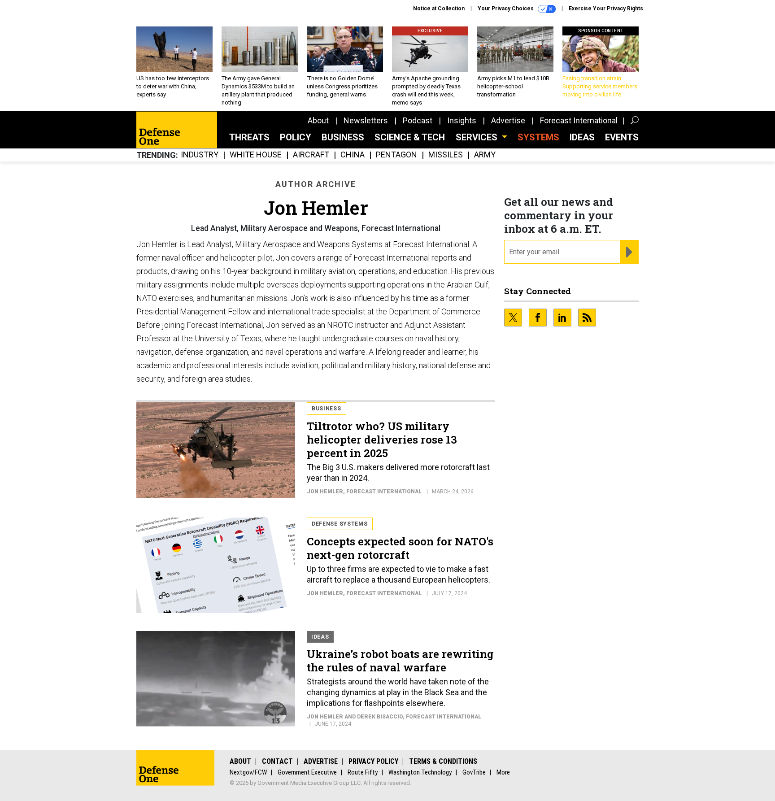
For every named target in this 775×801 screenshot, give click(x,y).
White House (256, 155)
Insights (461, 120)
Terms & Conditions (443, 761)
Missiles (445, 155)
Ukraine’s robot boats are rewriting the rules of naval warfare (400, 661)
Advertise (508, 120)
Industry (199, 155)
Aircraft (311, 155)
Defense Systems (340, 524)
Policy (295, 137)
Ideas (582, 137)
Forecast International (579, 120)
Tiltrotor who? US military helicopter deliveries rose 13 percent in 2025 (382, 439)
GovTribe (474, 772)
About (318, 120)
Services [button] (478, 137)
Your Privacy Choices (506, 8)
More (503, 772)
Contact (277, 761)
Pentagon (396, 155)
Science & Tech (409, 137)
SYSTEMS (538, 137)
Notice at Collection (439, 8)
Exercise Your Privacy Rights (606, 8)
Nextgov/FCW (248, 772)
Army (485, 155)
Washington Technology (420, 772)
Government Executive (307, 772)
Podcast (417, 120)
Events (622, 137)
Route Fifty (363, 772)
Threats (249, 137)
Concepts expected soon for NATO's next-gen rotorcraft (400, 548)
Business (343, 137)
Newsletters (366, 120)
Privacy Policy (373, 761)
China (352, 155)
